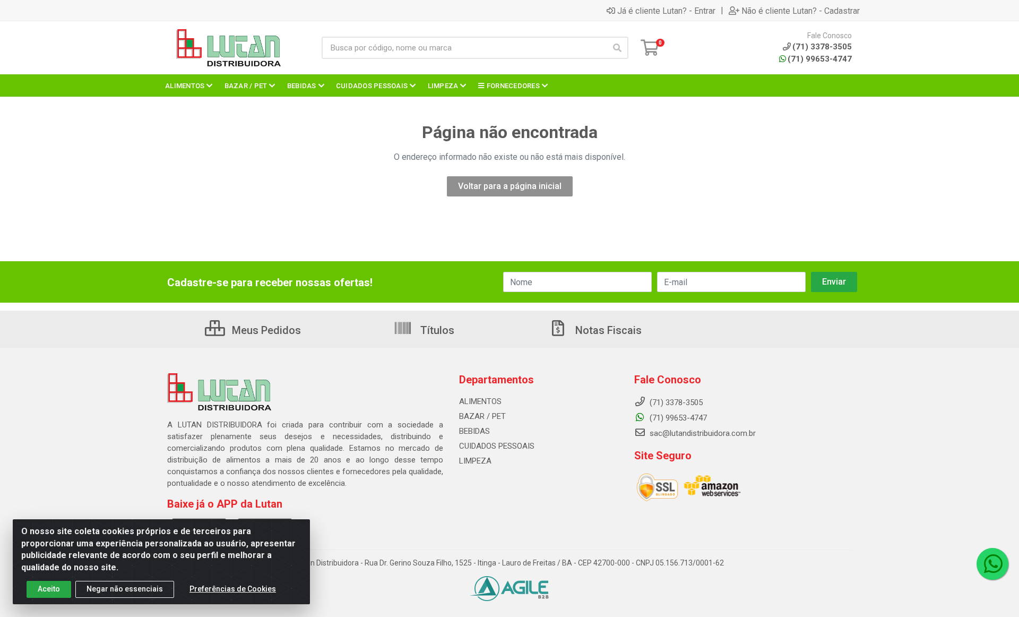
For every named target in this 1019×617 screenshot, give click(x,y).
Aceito (49, 589)
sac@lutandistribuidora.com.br (701, 433)
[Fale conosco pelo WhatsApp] (992, 564)
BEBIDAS (474, 431)
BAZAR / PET (482, 416)
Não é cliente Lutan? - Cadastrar (800, 10)
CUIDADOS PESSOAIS (496, 446)
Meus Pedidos (265, 330)
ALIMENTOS (480, 401)
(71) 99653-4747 (820, 59)
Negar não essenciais (125, 589)
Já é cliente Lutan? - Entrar (666, 10)
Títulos (436, 330)
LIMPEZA (475, 461)
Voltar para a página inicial (510, 186)
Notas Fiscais (607, 330)
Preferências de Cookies (232, 589)
